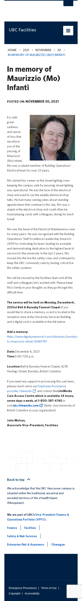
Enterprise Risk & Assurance (25, 544)
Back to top (16, 480)
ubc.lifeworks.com (26, 405)
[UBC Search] (68, 5)
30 (59, 50)
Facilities (30, 528)
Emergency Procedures (23, 588)
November (43, 50)
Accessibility (32, 593)
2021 (26, 50)
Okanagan (58, 544)
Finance (12, 528)
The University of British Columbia (31, 9)
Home (12, 50)
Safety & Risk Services (22, 536)
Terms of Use (49, 588)
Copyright (14, 593)
